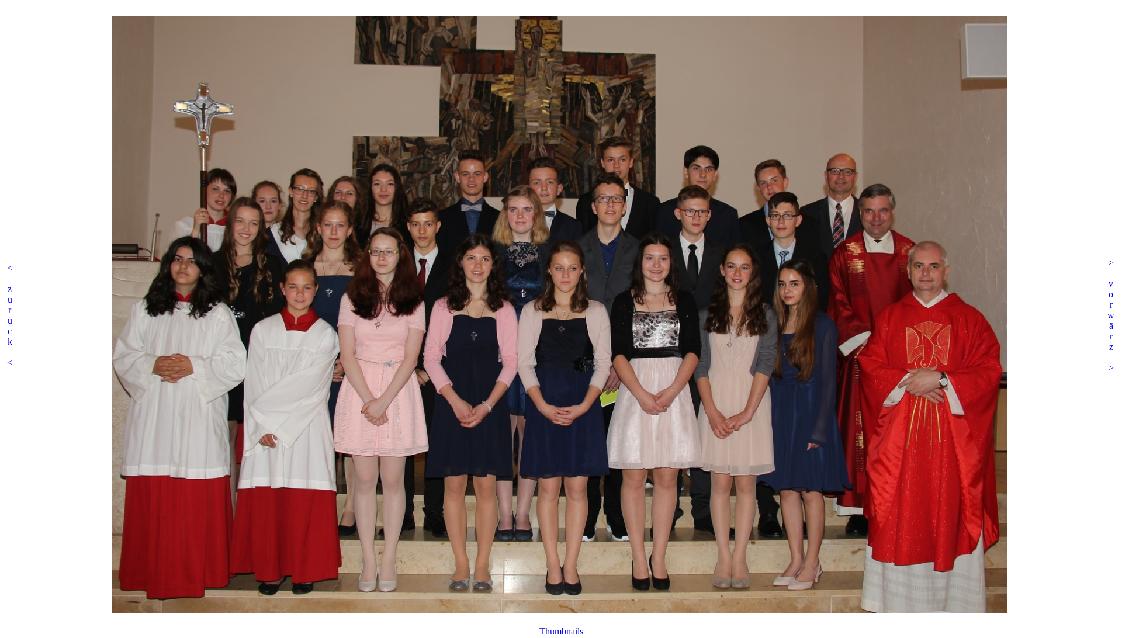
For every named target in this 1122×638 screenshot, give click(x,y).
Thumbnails (561, 631)
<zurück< (9, 315)
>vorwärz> (1110, 315)
